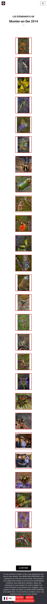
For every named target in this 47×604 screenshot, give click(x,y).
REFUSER (29, 597)
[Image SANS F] (4, 3)
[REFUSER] (44, 588)
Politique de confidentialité (24, 601)
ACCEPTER (19, 597)
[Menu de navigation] (42, 3)
